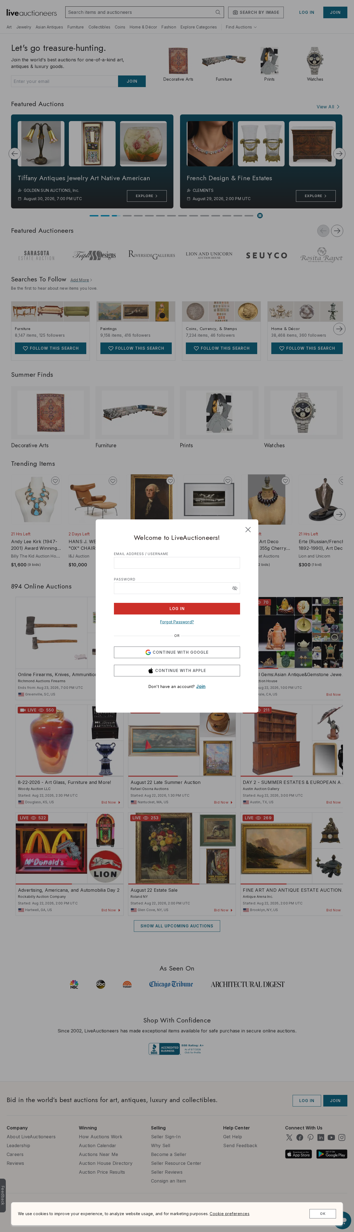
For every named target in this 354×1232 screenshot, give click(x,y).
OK (323, 1214)
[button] (235, 588)
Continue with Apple (180, 670)
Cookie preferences (229, 1213)
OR (177, 636)
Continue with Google (181, 652)
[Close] (248, 529)
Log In (177, 608)
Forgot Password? (177, 621)
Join (200, 686)
